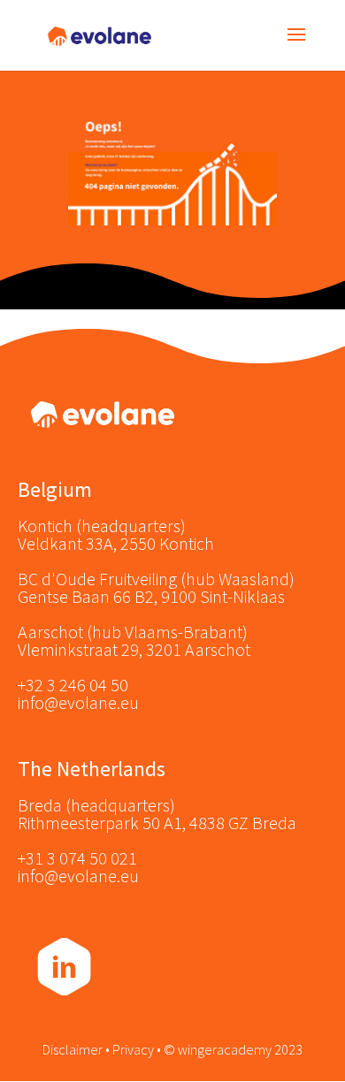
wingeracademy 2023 (240, 1049)
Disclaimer (72, 1049)
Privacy (133, 1049)
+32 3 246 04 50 (73, 685)
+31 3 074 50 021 (77, 858)
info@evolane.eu (78, 702)
